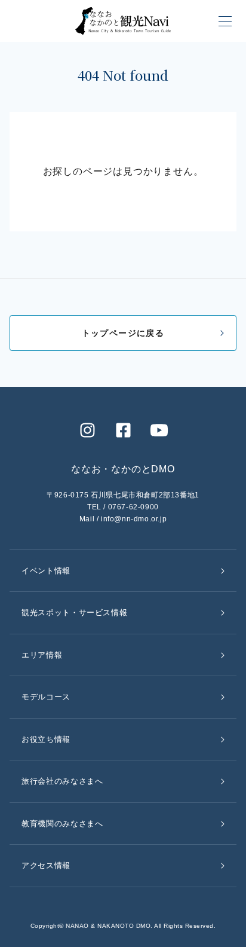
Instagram (87, 430)
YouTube (158, 430)
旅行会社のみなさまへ (62, 781)
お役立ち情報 (45, 739)
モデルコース (45, 696)
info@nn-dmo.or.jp (134, 519)
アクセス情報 (45, 865)
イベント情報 (45, 570)
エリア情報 (41, 654)
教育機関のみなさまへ (62, 823)
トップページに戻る (123, 333)
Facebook (123, 430)
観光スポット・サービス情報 (74, 612)
